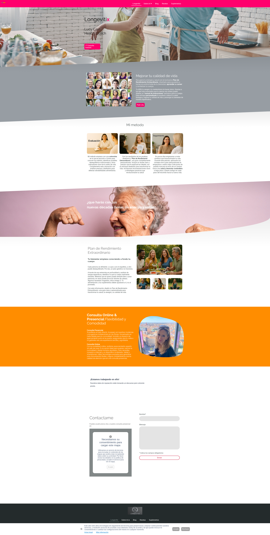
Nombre (142, 414)
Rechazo (185, 529)
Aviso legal (88, 532)
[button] (2, 2)
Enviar (159, 458)
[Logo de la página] (135, 511)
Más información (102, 532)
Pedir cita (140, 105)
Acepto (110, 467)
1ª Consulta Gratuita (89, 47)
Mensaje (142, 425)
